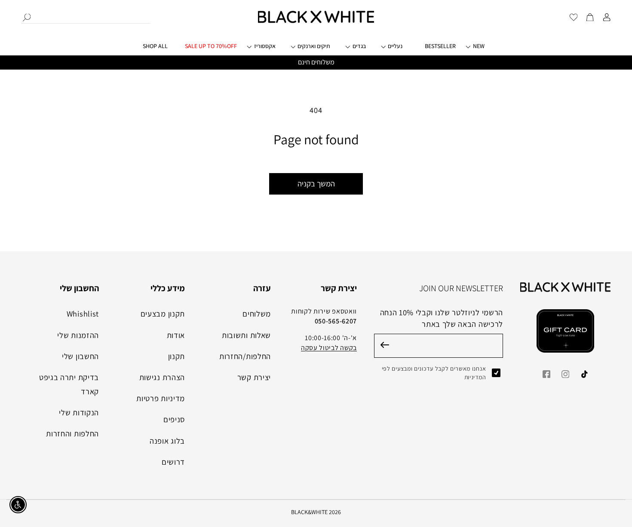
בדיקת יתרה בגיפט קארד (69, 384)
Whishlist (83, 313)
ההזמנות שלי (78, 335)
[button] (267, 49)
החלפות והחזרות (72, 433)
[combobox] (85, 17)
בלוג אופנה (167, 441)
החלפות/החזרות (245, 356)
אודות (176, 335)
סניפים (174, 419)
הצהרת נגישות (162, 377)
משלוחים (256, 313)
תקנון (176, 356)
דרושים (173, 462)
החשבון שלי (80, 356)
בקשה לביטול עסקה (329, 347)
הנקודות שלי (79, 412)
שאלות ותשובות (246, 335)
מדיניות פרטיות (160, 398)
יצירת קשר (254, 377)
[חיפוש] (26, 17)
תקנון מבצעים (163, 313)
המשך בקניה (316, 183)
